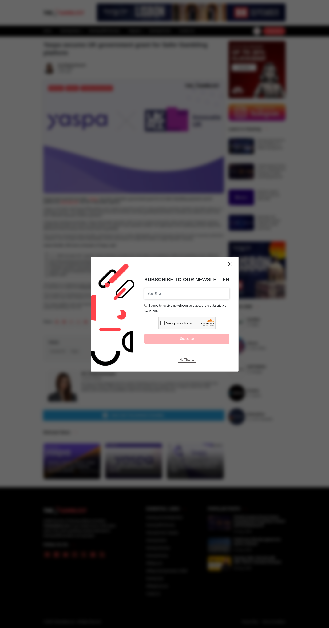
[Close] (230, 264)
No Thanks (187, 359)
